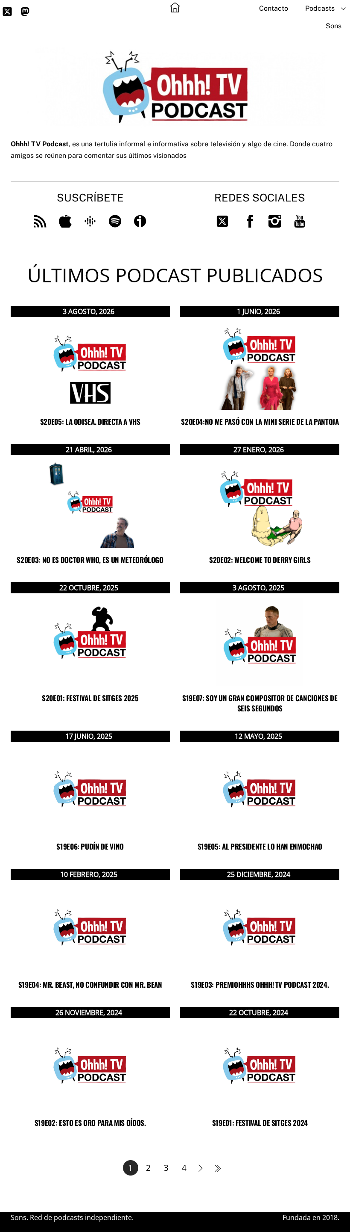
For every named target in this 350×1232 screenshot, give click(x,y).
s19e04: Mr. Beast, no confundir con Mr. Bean (90, 984)
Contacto (273, 8)
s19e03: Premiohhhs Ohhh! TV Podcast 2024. (260, 984)
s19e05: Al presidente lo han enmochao (260, 846)
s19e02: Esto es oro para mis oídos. (90, 1122)
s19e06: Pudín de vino (90, 846)
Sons (333, 26)
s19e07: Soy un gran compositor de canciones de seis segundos (259, 703)
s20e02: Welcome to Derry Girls (260, 559)
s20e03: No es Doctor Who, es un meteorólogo (90, 559)
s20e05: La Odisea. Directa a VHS (90, 421)
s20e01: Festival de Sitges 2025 (90, 698)
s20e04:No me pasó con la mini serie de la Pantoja (259, 421)
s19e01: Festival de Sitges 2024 (260, 1122)
